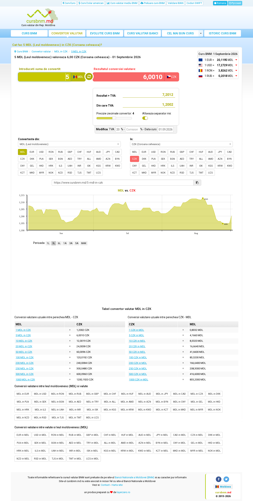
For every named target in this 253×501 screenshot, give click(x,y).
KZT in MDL (162, 450)
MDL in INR (75, 409)
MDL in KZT (162, 409)
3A (70, 243)
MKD (32, 172)
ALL (89, 159)
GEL (32, 165)
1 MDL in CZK (23, 329)
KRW (108, 165)
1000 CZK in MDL (138, 379)
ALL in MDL (110, 443)
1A (64, 243)
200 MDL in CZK (25, 362)
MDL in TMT (75, 417)
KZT (22, 172)
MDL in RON (57, 393)
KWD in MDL (144, 450)
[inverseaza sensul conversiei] (89, 76)
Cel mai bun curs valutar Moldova (180, 34)
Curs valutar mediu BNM (123, 3)
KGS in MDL (110, 450)
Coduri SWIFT (194, 3)
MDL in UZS (92, 417)
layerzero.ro (123, 492)
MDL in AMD (127, 401)
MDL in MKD (179, 409)
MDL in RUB (75, 393)
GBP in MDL (92, 435)
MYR (41, 172)
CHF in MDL (110, 435)
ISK (89, 165)
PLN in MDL (23, 443)
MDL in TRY (92, 401)
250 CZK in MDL (138, 368)
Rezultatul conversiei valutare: (115, 69)
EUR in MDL (23, 435)
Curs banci (142, 33)
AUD (98, 152)
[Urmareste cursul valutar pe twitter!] (226, 479)
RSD (70, 172)
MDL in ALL (110, 401)
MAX (83, 243)
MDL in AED (75, 401)
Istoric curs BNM (222, 33)
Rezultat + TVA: (106, 95)
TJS (79, 172)
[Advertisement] (155, 18)
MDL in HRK (23, 409)
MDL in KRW (127, 409)
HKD (41, 165)
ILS (60, 165)
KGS (98, 165)
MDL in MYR (196, 409)
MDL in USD (40, 393)
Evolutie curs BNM (105, 33)
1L (48, 243)
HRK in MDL (23, 450)
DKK (32, 159)
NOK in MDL (214, 450)
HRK (51, 165)
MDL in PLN (23, 401)
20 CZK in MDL (137, 346)
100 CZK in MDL (138, 357)
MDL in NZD (23, 417)
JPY (108, 152)
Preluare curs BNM (154, 3)
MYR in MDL (196, 450)
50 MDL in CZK (24, 351)
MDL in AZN (144, 401)
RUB (60, 152)
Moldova (225, 486)
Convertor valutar (67, 33)
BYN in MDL (162, 443)
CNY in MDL (179, 443)
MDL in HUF (127, 393)
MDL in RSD (40, 417)
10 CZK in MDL (137, 340)
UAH (70, 165)
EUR (32, 152)
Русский (236, 3)
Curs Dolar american (92, 3)
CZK (22, 159)
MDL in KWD (144, 409)
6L (59, 243)
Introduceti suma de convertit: (40, 69)
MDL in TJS (58, 417)
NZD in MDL (23, 458)
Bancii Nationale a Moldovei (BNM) (134, 477)
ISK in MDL (92, 450)
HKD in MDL (214, 443)
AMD (98, 159)
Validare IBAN (175, 3)
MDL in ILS (40, 409)
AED (70, 159)
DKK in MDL (214, 435)
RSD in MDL (40, 458)
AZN (108, 159)
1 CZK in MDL (136, 329)
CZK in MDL (197, 435)
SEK (51, 159)
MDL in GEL (197, 401)
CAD (117, 152)
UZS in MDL (92, 458)
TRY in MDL (92, 443)
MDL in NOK (214, 409)
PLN (41, 159)
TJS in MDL (58, 458)
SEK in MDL (40, 443)
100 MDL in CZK (25, 357)
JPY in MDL (162, 435)
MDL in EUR (23, 393)
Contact (105, 484)
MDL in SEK (40, 401)
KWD (117, 165)
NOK (51, 172)
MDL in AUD (144, 393)
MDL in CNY (179, 401)
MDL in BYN (162, 401)
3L (53, 243)
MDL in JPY (162, 393)
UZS (98, 172)
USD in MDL (40, 435)
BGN (60, 159)
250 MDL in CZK (25, 368)
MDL (22, 152)
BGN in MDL (57, 443)
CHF (79, 152)
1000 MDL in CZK (25, 379)
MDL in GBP (92, 393)
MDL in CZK (197, 393)
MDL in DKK (214, 393)
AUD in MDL (144, 435)
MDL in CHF (110, 393)
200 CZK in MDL (138, 362)
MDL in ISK (92, 409)
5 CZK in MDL (136, 335)
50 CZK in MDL (137, 351)
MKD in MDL (179, 450)
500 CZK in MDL (138, 374)
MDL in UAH (57, 409)
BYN (117, 159)
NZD (60, 172)
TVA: (112, 129)
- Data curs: (150, 129)
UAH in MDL (57, 450)
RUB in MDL (75, 435)
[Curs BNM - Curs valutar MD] (39, 16)
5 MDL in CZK (23, 335)
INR (79, 165)
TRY (79, 159)
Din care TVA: (105, 105)
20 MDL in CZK (24, 346)
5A (76, 243)
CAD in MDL (179, 435)
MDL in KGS (110, 409)
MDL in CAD (179, 393)
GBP (70, 152)
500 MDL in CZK (25, 374)
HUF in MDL (127, 435)
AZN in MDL (144, 443)
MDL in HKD (214, 401)
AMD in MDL (127, 443)
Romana (221, 3)
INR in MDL (75, 450)
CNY (22, 165)
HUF (89, 152)
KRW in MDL (127, 450)
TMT (89, 172)
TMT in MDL (75, 458)
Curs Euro (70, 3)
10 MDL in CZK (24, 340)
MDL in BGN (57, 401)
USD (41, 152)
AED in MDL (75, 443)
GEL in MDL (197, 443)
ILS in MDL (40, 450)
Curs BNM (29, 33)
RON (51, 152)
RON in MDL (57, 435)
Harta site (117, 484)
